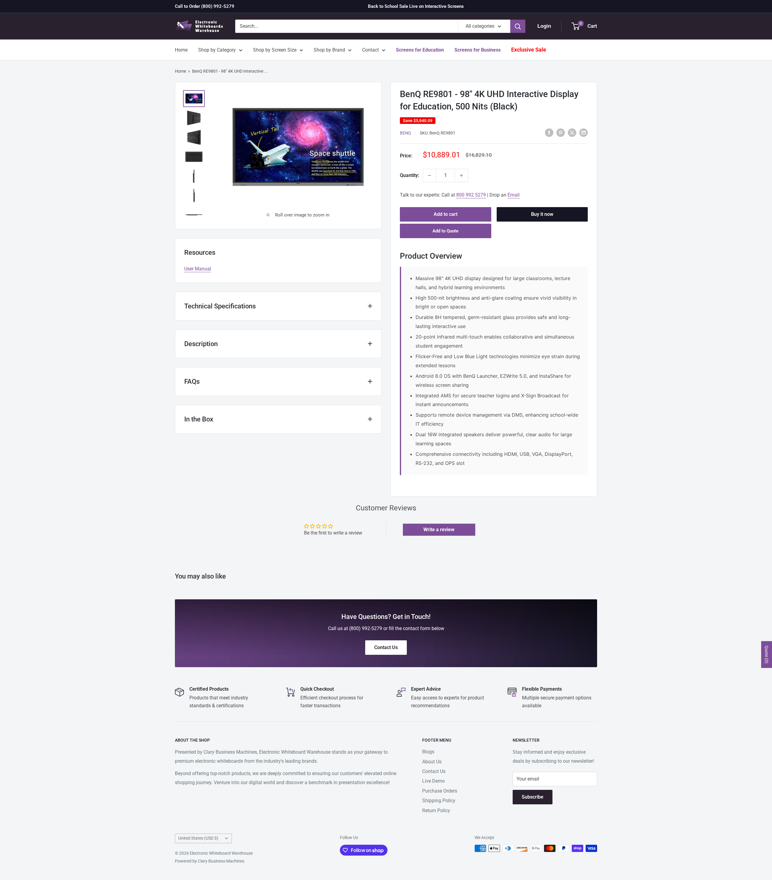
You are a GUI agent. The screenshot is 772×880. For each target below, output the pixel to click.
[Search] (517, 26)
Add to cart (445, 214)
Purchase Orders (439, 791)
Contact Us (433, 771)
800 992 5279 (471, 195)
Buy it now (542, 214)
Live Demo (433, 781)
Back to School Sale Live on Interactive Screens (416, 6)
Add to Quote (445, 231)
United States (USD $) (198, 838)
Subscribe (532, 797)
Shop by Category (217, 50)
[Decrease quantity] (429, 175)
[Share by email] (583, 132)
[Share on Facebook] (549, 132)
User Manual (197, 269)
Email (514, 195)
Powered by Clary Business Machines (209, 861)
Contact (370, 50)
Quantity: (409, 175)
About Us (431, 762)
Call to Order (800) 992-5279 (204, 6)
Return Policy (436, 810)
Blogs (428, 752)
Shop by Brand (329, 50)
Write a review (438, 529)
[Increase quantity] (461, 175)
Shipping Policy (438, 800)
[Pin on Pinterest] (560, 132)
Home (181, 50)
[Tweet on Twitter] (572, 132)
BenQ (405, 133)
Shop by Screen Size (274, 50)
